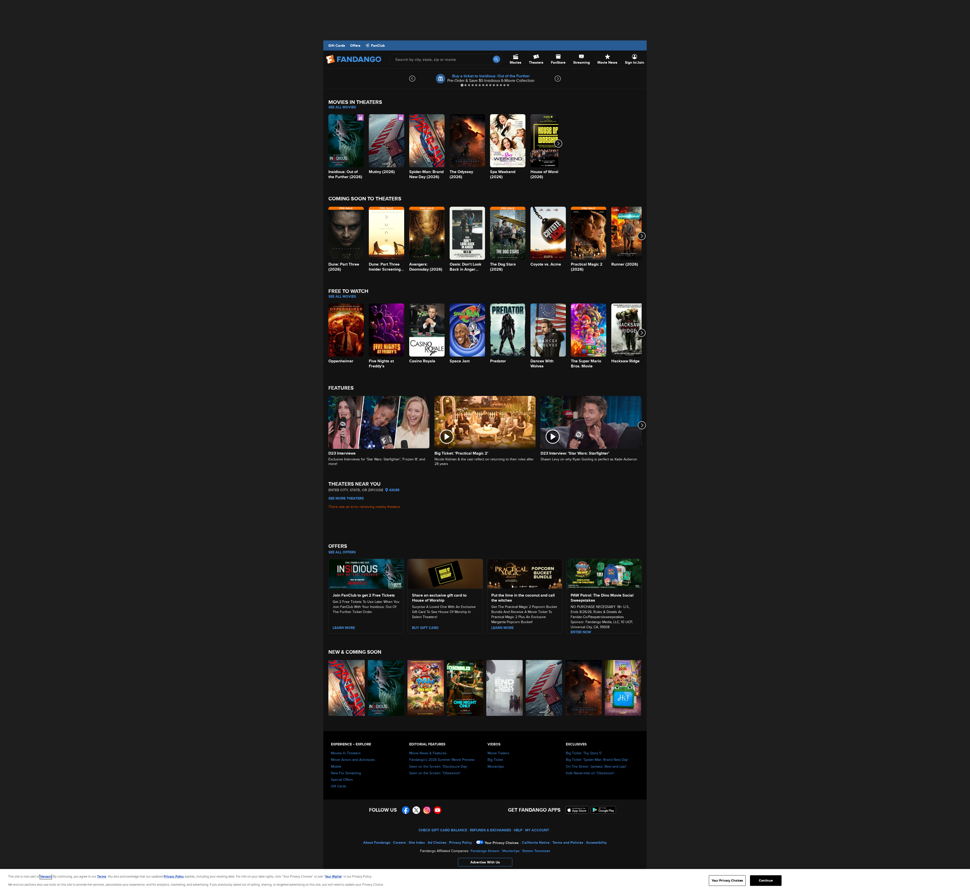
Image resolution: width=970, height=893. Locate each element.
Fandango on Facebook (405, 810)
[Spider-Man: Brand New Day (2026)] (346, 688)
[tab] (461, 85)
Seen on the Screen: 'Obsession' (435, 773)
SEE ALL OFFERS (342, 552)
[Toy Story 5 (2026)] (623, 688)
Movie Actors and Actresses (353, 759)
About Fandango (376, 842)
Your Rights (333, 876)
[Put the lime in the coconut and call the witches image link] (524, 573)
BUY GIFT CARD (425, 627)
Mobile (336, 766)
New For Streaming (346, 773)
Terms (101, 876)
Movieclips (496, 766)
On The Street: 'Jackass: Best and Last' (596, 766)
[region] (485, 881)
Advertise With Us (485, 862)
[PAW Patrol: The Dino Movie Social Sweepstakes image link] (604, 573)
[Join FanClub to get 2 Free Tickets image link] (366, 573)
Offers (355, 45)
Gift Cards (336, 45)
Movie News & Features (428, 753)
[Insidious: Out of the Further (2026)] (386, 688)
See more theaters (346, 498)
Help (518, 830)
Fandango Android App (603, 810)
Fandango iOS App (577, 810)
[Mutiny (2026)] (544, 688)
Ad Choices (437, 842)
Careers (399, 842)
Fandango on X (416, 810)
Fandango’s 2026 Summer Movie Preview (441, 759)
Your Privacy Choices (501, 842)
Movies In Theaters (346, 753)
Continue (766, 880)
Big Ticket (495, 759)
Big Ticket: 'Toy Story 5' (584, 753)
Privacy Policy (460, 842)
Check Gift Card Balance (443, 830)
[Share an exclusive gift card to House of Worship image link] (445, 573)
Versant (46, 876)
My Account (537, 830)
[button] (485, 863)
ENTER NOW (581, 631)
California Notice (536, 842)
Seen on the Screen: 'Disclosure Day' (438, 766)
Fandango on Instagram (427, 810)
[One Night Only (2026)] (465, 688)
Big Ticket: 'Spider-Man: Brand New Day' (597, 759)
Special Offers (342, 779)
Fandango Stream (485, 850)
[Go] (496, 59)
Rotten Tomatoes (536, 850)
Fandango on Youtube (437, 810)
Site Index (417, 842)
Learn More (344, 627)
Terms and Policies (567, 842)
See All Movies (342, 107)
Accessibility (596, 842)
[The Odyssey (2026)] (583, 688)
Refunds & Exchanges (490, 830)
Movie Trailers (498, 753)
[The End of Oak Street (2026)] (504, 688)
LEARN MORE (502, 627)
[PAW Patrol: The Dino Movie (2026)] (425, 688)
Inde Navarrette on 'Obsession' (590, 773)
